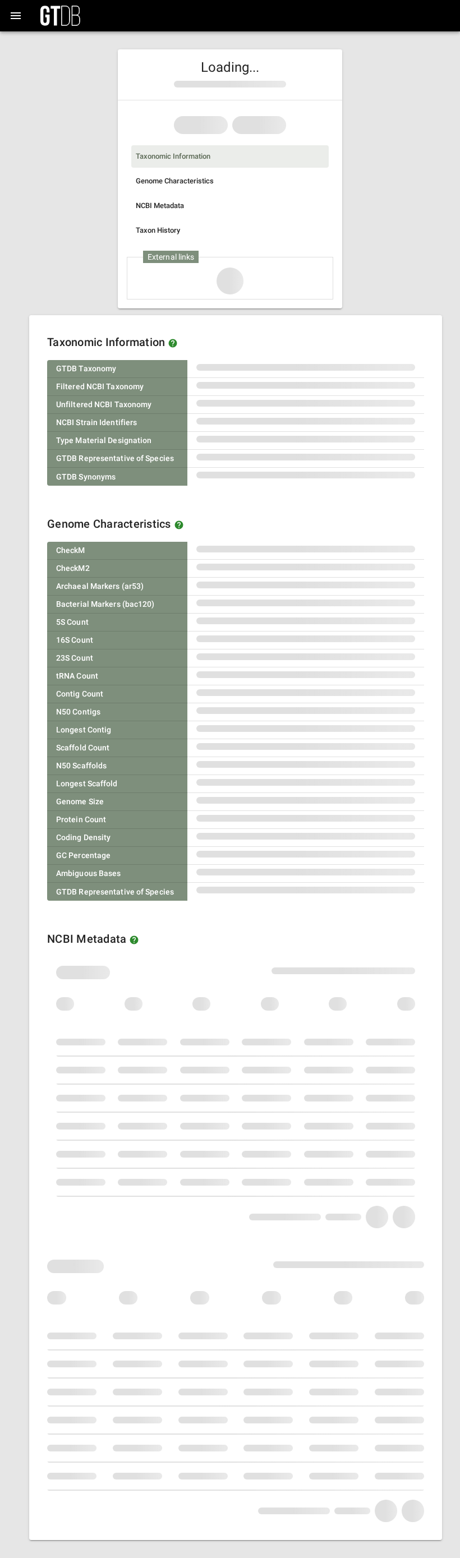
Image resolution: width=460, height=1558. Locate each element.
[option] (230, 156)
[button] (172, 343)
